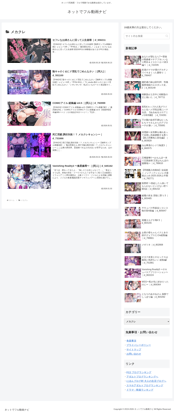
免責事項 (131, 340)
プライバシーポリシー (138, 345)
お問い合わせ (133, 354)
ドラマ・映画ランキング (139, 389)
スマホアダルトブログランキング (144, 385)
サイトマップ (133, 349)
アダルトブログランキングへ (142, 376)
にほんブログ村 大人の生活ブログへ (146, 381)
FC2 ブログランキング (138, 372)
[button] (166, 36)
